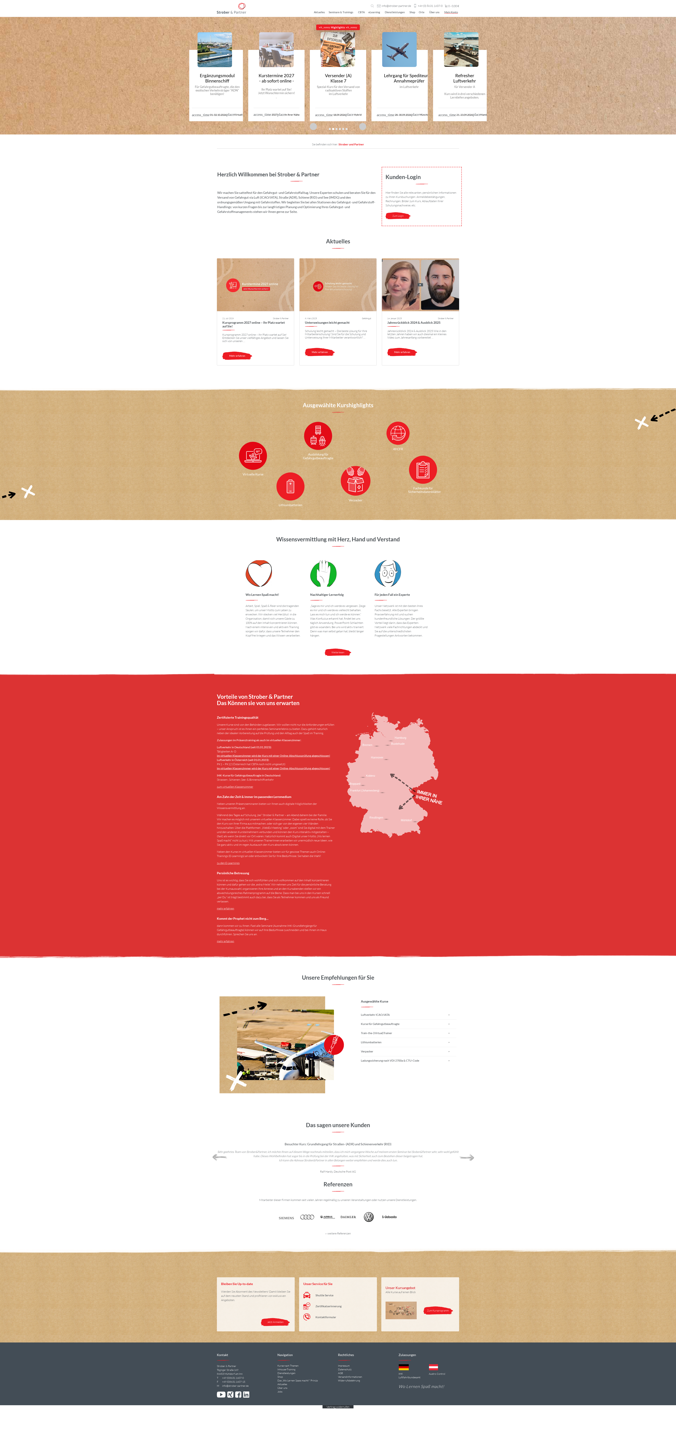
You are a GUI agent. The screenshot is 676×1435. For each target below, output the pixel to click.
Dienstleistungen (395, 12)
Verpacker (367, 1051)
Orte (421, 12)
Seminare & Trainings (341, 12)
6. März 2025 (311, 318)
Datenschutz (345, 1369)
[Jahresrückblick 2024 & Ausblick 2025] (420, 284)
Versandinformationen (350, 1376)
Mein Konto (451, 12)
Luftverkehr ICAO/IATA (375, 1014)
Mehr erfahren (237, 355)
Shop (412, 12)
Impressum (344, 1365)
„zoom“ (293, 827)
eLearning (374, 12)
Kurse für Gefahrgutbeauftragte (380, 1023)
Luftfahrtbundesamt (409, 1377)
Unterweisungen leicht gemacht (327, 322)
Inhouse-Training (286, 1369)
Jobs (279, 1391)
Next (466, 1157)
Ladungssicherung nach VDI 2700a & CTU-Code (390, 1060)
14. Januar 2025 (394, 318)
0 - (453, 6)
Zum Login (398, 215)
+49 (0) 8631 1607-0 (430, 6)
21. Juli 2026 (228, 318)
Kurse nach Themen (288, 1365)
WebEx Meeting (272, 827)
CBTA (361, 12)
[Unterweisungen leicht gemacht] (338, 284)
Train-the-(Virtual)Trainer (376, 1033)
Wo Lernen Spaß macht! (421, 1386)
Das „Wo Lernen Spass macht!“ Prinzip (297, 1380)
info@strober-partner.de (396, 6)
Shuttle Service (324, 1295)
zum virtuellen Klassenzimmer (235, 786)
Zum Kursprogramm (438, 1310)
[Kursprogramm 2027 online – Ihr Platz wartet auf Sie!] (255, 284)
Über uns (434, 12)
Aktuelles (319, 12)
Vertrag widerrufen (338, 1407)
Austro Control (437, 1373)
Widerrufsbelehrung (349, 1380)
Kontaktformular (325, 1317)
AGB (340, 1373)
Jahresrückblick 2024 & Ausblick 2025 (413, 322)
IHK (401, 1373)
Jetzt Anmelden (275, 1321)
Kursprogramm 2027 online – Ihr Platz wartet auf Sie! (253, 324)
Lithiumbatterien (371, 1042)
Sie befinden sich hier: (325, 144)
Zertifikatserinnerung (328, 1306)
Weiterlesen (337, 652)
